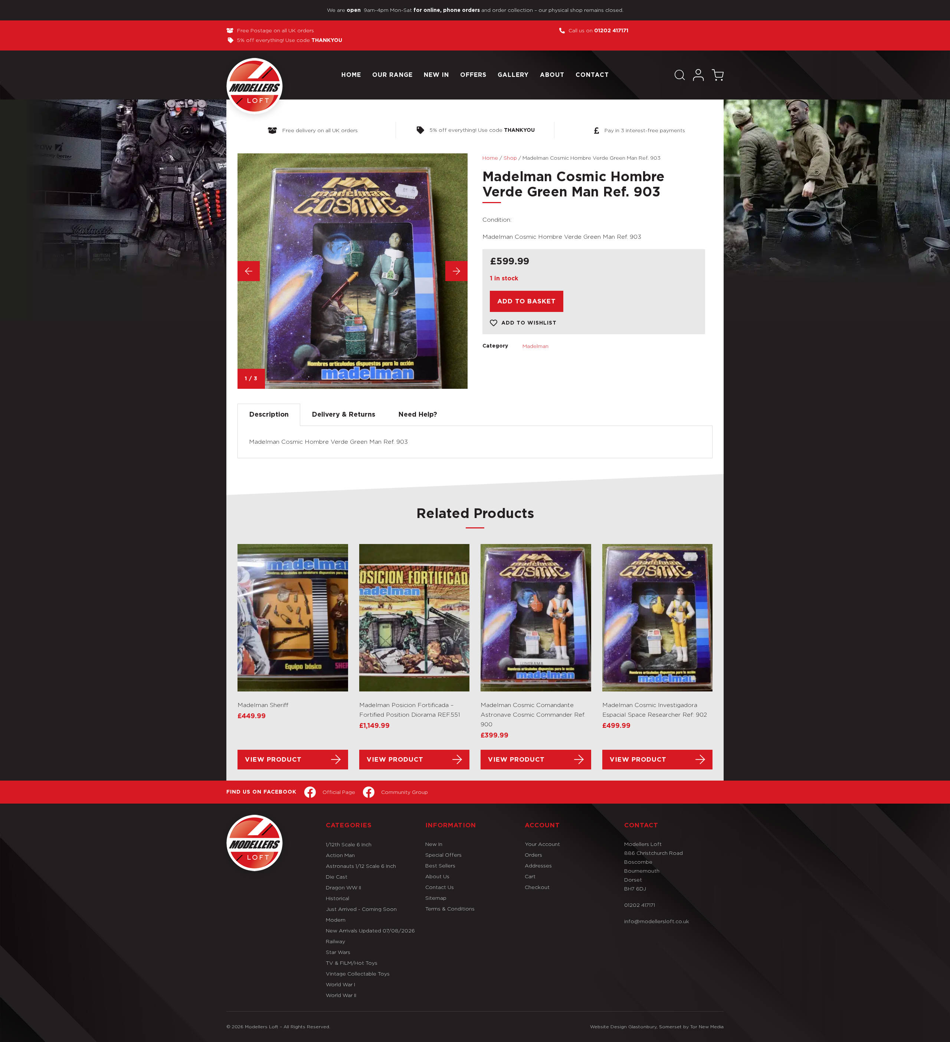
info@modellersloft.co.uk (656, 921)
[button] (680, 75)
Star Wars (338, 952)
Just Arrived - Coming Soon (361, 909)
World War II (341, 995)
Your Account (542, 844)
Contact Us (439, 887)
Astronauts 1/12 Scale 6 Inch (361, 866)
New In (436, 75)
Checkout (537, 887)
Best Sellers (440, 865)
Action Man (340, 855)
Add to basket (526, 301)
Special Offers (443, 854)
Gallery (513, 75)
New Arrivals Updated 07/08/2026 (370, 930)
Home (351, 75)
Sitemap (435, 898)
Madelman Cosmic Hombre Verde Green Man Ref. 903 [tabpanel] (328, 442)
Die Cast (336, 876)
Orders (533, 854)
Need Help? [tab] (417, 414)
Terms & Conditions (450, 908)
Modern (335, 919)
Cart (530, 876)
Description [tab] (269, 414)
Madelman (535, 346)
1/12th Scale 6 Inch (348, 844)
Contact (592, 75)
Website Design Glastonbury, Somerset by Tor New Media (657, 1026)
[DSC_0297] (353, 271)
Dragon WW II (343, 887)
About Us (437, 876)
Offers (473, 75)
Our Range (392, 75)
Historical (337, 898)
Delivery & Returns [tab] (343, 414)
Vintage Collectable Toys (358, 973)
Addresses (538, 865)
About (552, 75)
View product (273, 759)
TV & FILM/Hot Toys (351, 963)
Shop (510, 157)
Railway (335, 941)
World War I (340, 984)
